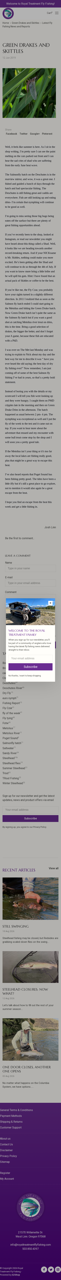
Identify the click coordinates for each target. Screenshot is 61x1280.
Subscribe (30, 667)
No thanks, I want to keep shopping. (24, 676)
